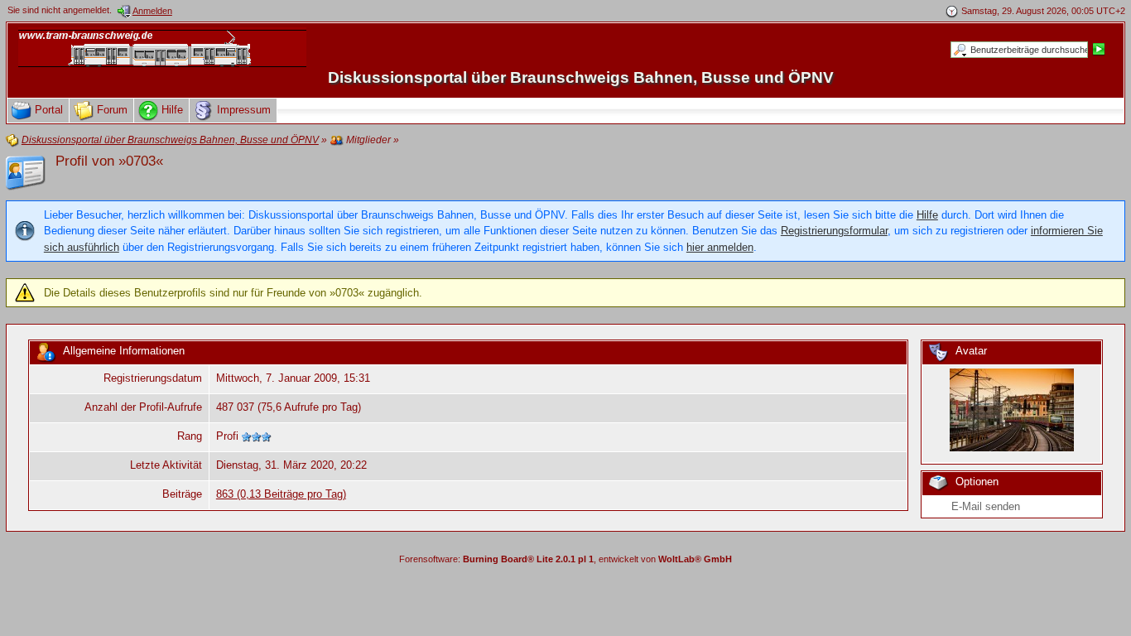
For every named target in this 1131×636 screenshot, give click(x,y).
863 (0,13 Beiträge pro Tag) (281, 494)
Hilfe (927, 215)
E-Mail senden (985, 506)
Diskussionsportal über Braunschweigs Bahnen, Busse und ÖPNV (581, 77)
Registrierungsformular (834, 230)
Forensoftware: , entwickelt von (565, 559)
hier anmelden (719, 247)
